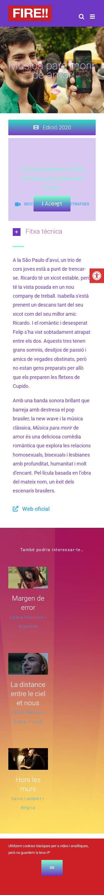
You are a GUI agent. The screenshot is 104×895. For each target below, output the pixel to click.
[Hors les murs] (28, 752)
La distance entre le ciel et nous (28, 694)
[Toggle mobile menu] (93, 16)
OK (52, 868)
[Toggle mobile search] (81, 16)
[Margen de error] (28, 571)
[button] (97, 275)
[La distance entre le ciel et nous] (28, 657)
